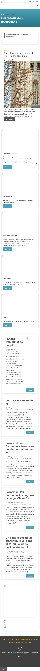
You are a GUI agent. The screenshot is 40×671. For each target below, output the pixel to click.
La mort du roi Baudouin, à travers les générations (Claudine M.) (20, 448)
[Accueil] (1, 15)
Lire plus (30, 390)
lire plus (10, 119)
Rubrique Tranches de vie (15, 408)
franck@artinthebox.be (16, 653)
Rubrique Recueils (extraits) (13, 350)
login (3, 669)
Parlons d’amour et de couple (14, 342)
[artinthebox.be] (20, 649)
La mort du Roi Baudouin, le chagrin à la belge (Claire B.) (20, 495)
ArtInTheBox (26, 653)
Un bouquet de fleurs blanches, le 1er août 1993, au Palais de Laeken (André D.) (19, 542)
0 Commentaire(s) (15, 353)
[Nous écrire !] (21, 656)
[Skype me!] (19, 656)
